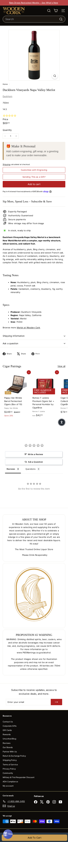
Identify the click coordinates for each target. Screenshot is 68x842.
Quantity (7, 130)
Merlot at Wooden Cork (28, 327)
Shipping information (14, 335)
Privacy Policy (9, 769)
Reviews (6, 743)
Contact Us (8, 721)
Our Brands (8, 747)
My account (8, 786)
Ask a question (10, 343)
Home (5, 84)
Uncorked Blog (9, 738)
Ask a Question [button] (35, 461)
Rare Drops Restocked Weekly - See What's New (33, 2)
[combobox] (34, 19)
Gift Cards (7, 730)
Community (8, 773)
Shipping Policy (10, 760)
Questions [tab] (30, 468)
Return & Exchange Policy (14, 756)
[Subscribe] (56, 702)
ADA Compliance (10, 781)
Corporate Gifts (9, 726)
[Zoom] (55, 76)
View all (61, 366)
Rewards (7, 734)
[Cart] (55, 10)
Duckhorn (7, 96)
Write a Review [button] (35, 454)
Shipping (6, 164)
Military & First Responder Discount (18, 777)
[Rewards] (8, 834)
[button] (61, 422)
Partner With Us (10, 751)
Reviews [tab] (11, 468)
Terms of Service (10, 764)
